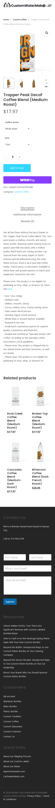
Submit (10, 601)
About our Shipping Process (17, 756)
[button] (50, 5)
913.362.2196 (17, 538)
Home (6, 19)
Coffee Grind (11, 122)
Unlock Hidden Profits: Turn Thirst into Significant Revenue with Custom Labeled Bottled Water (24, 629)
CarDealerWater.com (13, 776)
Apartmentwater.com (14, 771)
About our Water (11, 766)
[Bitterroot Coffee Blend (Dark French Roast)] (40, 452)
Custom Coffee (20, 19)
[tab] (27, 208)
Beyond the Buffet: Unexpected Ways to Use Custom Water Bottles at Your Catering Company (25, 651)
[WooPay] (27, 180)
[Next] (46, 83)
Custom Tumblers (12, 716)
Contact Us (9, 736)
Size (7, 137)
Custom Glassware (12, 726)
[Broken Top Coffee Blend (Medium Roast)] (40, 396)
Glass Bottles (10, 706)
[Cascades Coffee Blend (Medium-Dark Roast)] (15, 452)
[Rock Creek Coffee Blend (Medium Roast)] (15, 396)
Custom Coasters (12, 731)
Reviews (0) (27, 221)
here (10, 288)
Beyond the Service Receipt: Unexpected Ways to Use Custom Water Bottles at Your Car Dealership (26, 663)
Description (27, 207)
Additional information (27, 214)
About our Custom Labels (16, 761)
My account (9, 696)
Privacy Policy (34, 795)
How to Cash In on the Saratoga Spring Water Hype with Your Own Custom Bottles (26, 640)
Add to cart (17, 168)
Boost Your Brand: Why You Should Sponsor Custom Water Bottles (25, 674)
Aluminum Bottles (12, 701)
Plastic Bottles (10, 711)
